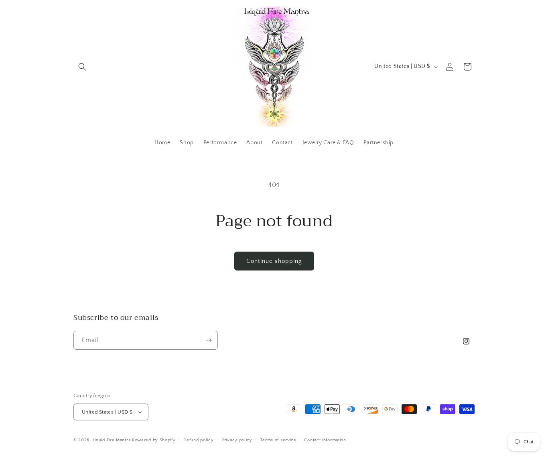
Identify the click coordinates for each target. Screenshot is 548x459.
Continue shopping (274, 261)
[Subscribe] (208, 340)
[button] (82, 67)
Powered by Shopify (154, 440)
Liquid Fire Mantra (112, 440)
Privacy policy (236, 440)
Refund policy (198, 440)
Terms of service (278, 440)
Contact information (325, 440)
